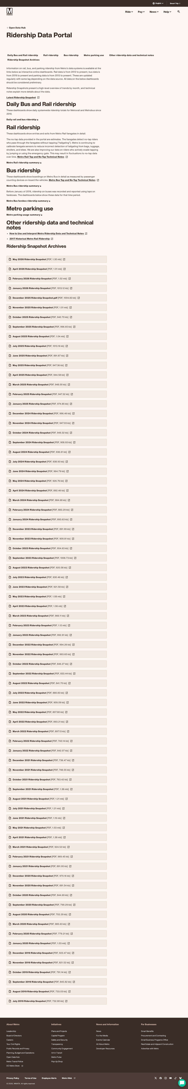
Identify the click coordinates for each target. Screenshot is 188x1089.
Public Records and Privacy (17, 1048)
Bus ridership (71, 55)
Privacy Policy (12, 1078)
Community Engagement (62, 1048)
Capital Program (58, 1035)
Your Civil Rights (13, 1044)
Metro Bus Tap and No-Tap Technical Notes (72, 180)
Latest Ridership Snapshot (21, 97)
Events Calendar (103, 1039)
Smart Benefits (147, 1031)
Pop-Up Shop (57, 1061)
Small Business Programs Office (154, 1039)
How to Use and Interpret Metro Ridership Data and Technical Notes (48, 233)
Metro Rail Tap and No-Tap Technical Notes (40, 157)
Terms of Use (30, 1078)
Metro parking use (94, 55)
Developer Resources (105, 1048)
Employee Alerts (49, 1078)
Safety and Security (59, 1039)
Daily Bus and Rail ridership (22, 55)
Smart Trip (176, 4)
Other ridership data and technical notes (131, 55)
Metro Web (69, 1078)
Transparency (57, 1044)
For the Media (102, 1035)
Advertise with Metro (150, 1048)
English (158, 3)
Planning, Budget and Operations (20, 1052)
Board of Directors (14, 1035)
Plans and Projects (59, 1031)
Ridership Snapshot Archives (23, 59)
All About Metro (102, 1044)
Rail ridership (50, 55)
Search (179, 11)
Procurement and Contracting (153, 1035)
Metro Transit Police (14, 1061)
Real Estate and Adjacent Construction (157, 1044)
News (98, 1031)
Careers (9, 1039)
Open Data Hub (13, 1057)
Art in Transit (56, 1052)
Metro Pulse (56, 1057)
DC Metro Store (14, 1066)
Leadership (11, 1031)
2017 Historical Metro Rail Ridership (31, 238)
